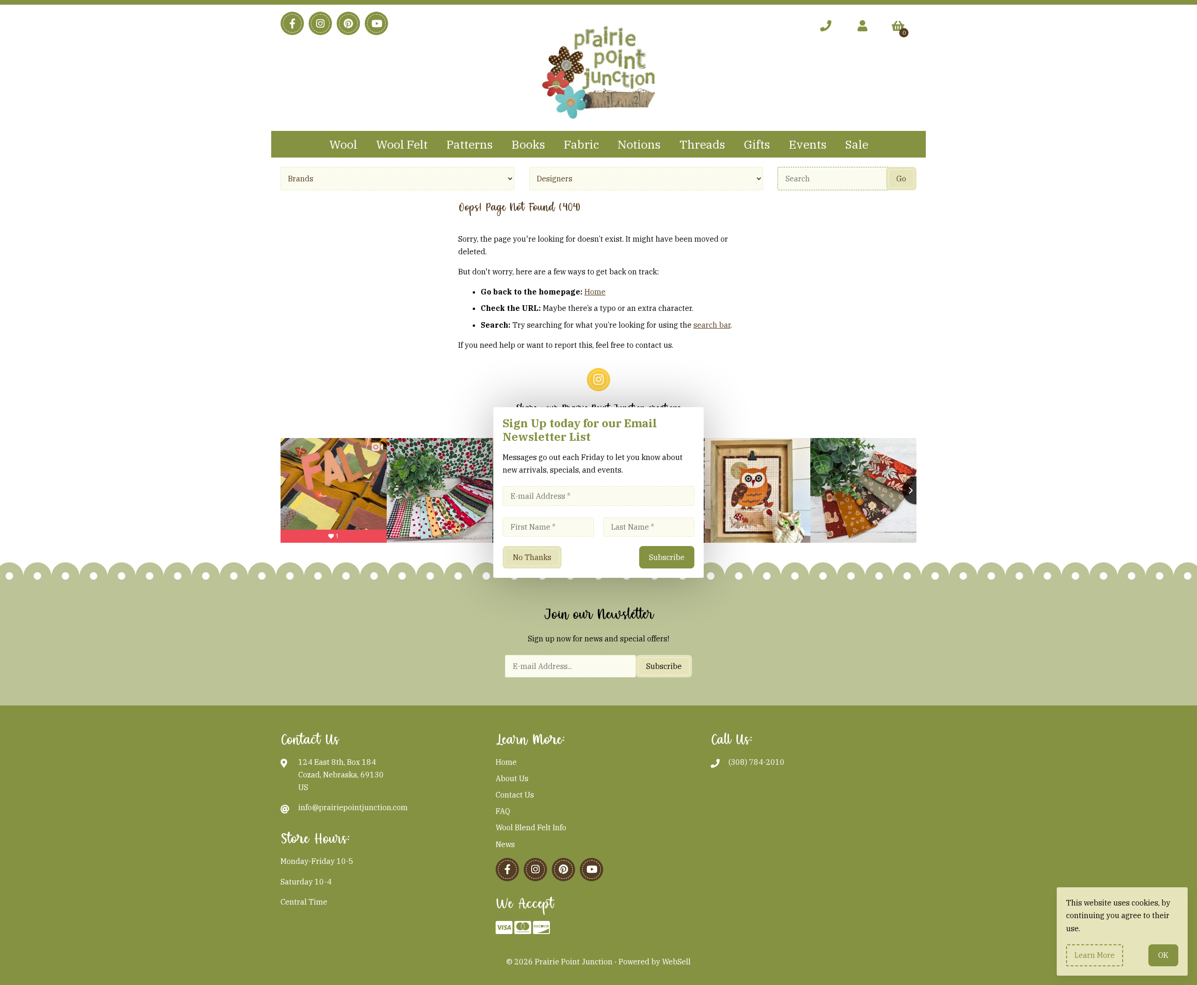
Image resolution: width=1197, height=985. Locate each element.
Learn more (1094, 955)
